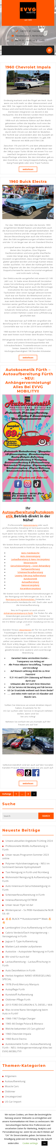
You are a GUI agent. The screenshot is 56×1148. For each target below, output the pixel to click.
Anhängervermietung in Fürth (18, 613)
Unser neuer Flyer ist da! (19, 905)
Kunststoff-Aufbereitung (19, 994)
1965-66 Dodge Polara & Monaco (24, 1023)
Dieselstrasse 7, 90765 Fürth (29, 35)
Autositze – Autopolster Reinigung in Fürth (29, 951)
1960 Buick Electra (28, 181)
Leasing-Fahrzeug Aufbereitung (30, 575)
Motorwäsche (30, 562)
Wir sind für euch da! (17, 956)
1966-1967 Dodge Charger (20, 1018)
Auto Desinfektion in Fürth (20, 970)
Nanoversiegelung (30, 585)
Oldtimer (10, 1091)
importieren (25, 629)
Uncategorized (13, 1096)
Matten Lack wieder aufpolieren (23, 946)
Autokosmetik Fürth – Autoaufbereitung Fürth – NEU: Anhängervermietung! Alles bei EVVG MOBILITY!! (28, 380)
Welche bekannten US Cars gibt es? (25, 1028)
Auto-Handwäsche (30, 552)
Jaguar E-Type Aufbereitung (21, 941)
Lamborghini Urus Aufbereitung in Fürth (28, 927)
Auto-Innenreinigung (30, 556)
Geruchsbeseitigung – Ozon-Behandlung (30, 565)
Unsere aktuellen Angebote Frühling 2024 (29, 840)
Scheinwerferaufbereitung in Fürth (25, 894)
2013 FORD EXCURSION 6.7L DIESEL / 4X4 (28, 1004)
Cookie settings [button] (30, 1143)
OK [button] (44, 1143)
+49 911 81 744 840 (30, 31)
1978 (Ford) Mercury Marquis (22, 984)
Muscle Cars (12, 1086)
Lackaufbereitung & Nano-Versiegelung (30, 559)
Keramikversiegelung (30, 588)
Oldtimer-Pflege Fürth (17, 999)
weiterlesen (30, 169)
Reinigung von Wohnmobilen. (21, 599)
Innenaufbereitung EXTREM (21, 900)
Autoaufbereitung (18, 512)
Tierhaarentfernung (30, 569)
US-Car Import (13, 1101)
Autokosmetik (30, 578)
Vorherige (6, 794)
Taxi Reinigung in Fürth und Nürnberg (27, 872)
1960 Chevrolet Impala (28, 67)
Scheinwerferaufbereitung (30, 572)
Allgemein (10, 1076)
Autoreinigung (30, 525)
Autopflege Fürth (15, 989)
